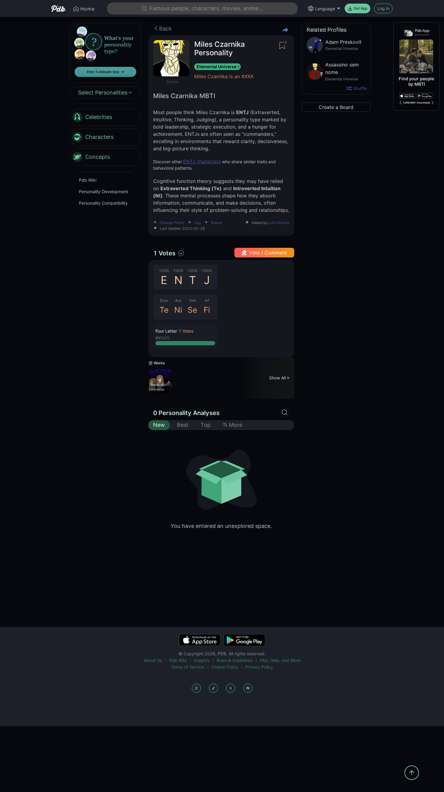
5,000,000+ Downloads (416, 102)
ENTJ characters (202, 161)
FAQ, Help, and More (280, 660)
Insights (201, 660)
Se (192, 310)
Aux (178, 300)
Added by (270, 223)
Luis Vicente (279, 223)
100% (164, 270)
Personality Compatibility (103, 203)
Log (197, 223)
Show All (277, 377)
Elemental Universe (216, 66)
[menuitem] (105, 117)
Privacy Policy (259, 666)
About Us (153, 660)
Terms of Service (187, 666)
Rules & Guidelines (235, 660)
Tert (192, 300)
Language (325, 8)
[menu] (105, 137)
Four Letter (166, 331)
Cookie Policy (224, 666)
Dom (164, 300)
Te (164, 310)
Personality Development (103, 191)
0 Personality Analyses (186, 413)
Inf (207, 300)
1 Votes (164, 253)
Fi (207, 310)
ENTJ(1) (162, 338)
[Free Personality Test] (105, 52)
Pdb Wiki (87, 180)
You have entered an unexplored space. (221, 526)
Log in (383, 8)
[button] (185, 336)
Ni (178, 310)
